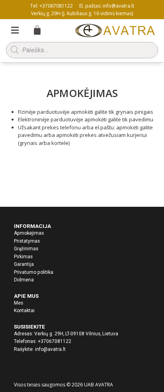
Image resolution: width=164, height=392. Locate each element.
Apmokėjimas (29, 233)
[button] (15, 30)
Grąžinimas (26, 248)
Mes (18, 303)
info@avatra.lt (50, 349)
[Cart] (33, 30)
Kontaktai (24, 310)
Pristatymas (27, 241)
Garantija (24, 264)
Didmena (24, 280)
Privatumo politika (33, 272)
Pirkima (22, 256)
